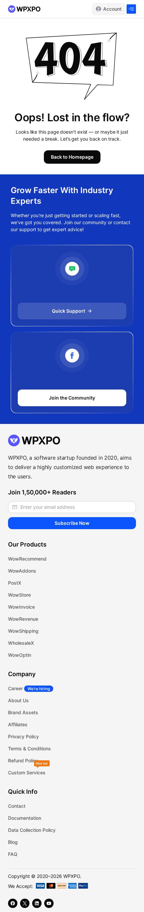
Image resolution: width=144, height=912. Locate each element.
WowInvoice (21, 607)
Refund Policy (23, 760)
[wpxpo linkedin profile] (37, 903)
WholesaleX (21, 643)
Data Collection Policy (32, 830)
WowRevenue (23, 619)
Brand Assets (23, 712)
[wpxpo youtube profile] (49, 903)
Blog (13, 842)
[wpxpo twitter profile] (24, 903)
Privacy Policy (23, 736)
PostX (14, 583)
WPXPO (71, 876)
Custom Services (27, 772)
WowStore (19, 595)
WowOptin (19, 655)
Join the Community (72, 398)
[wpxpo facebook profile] (12, 903)
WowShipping (23, 631)
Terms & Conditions (29, 748)
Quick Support (68, 311)
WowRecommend (27, 559)
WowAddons (22, 571)
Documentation (24, 818)
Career (29, 688)
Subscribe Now (72, 523)
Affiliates (17, 724)
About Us (18, 700)
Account (112, 9)
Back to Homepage (72, 157)
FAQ (12, 854)
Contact (16, 806)
